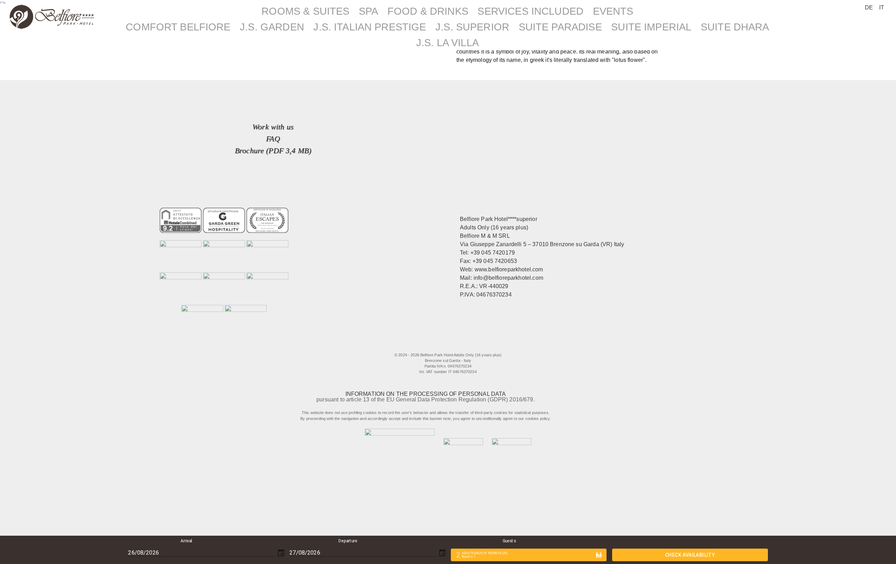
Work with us (273, 126)
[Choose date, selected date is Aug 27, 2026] (442, 553)
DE (869, 7)
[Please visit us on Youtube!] (465, 344)
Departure (347, 540)
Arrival (186, 540)
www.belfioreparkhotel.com (509, 269)
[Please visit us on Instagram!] (451, 344)
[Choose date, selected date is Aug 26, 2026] (281, 553)
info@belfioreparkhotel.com (508, 278)
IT (881, 7)
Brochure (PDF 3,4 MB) (273, 150)
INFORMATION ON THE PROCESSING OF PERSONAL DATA (425, 394)
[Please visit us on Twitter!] (436, 344)
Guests (509, 540)
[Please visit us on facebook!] (419, 344)
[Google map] (479, 344)
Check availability (690, 555)
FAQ (273, 138)
